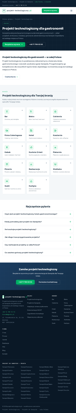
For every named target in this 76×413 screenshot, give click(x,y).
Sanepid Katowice (26, 367)
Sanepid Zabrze (44, 370)
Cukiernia (55, 303)
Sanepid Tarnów (63, 387)
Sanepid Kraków (7, 370)
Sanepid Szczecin (8, 388)
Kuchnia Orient (68, 312)
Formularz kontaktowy (48, 282)
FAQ (3, 347)
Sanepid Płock (62, 373)
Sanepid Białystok (7, 398)
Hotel (54, 309)
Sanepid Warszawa (8, 367)
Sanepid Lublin (6, 391)
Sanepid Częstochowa (28, 374)
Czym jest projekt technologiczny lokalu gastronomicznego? (31, 214)
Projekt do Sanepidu (33, 303)
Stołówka (67, 320)
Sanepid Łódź (6, 377)
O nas (4, 332)
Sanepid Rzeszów (26, 381)
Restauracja (56, 320)
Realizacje (5, 343)
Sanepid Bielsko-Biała (46, 367)
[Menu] (71, 10)
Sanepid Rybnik (44, 381)
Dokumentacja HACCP (34, 310)
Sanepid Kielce (25, 391)
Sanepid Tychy (44, 391)
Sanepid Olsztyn (26, 398)
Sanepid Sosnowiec (27, 388)
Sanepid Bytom (44, 374)
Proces (4, 336)
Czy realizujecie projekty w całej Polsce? (22, 245)
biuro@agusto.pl (8, 314)
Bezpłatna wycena (50, 10)
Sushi (53, 323)
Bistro (66, 299)
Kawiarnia (67, 309)
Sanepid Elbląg (62, 376)
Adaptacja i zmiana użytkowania (37, 306)
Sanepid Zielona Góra (46, 377)
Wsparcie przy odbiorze (35, 317)
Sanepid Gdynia (26, 370)
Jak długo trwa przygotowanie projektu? (22, 237)
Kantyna (66, 323)
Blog (3, 350)
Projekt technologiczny (34, 299)
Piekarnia (55, 316)
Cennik (4, 340)
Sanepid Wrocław (8, 374)
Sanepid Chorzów (63, 390)
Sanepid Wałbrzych (64, 380)
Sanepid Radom (26, 377)
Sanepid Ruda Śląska (45, 384)
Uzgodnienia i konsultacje (35, 313)
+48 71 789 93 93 (21, 5)
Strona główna (7, 19)
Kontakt (4, 354)
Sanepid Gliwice (26, 394)
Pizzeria (66, 316)
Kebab (54, 312)
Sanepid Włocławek (64, 383)
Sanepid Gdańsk (7, 384)
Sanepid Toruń (25, 384)
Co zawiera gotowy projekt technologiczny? (24, 253)
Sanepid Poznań (7, 381)
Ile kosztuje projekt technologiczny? (20, 229)
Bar (53, 299)
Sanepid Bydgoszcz (8, 394)
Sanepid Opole (44, 388)
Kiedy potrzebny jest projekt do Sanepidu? (23, 222)
